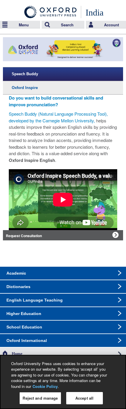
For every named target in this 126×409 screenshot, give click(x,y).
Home (17, 354)
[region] (63, 382)
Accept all (84, 398)
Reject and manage (40, 398)
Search (67, 25)
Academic (16, 273)
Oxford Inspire (25, 87)
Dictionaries (18, 286)
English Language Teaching (34, 300)
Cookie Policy (45, 386)
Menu (24, 25)
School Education (24, 327)
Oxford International (26, 340)
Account (111, 25)
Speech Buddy (25, 74)
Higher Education (23, 313)
